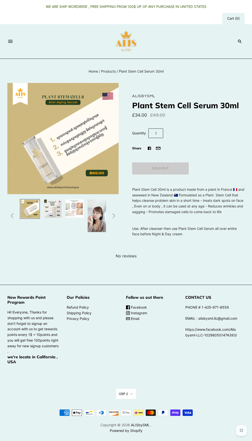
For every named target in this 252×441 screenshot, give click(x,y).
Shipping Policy (79, 313)
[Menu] (10, 41)
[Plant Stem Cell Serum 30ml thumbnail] (30, 209)
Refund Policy (78, 307)
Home (93, 71)
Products (108, 71)
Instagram (138, 313)
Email (134, 318)
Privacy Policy (78, 318)
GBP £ (123, 394)
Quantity (139, 133)
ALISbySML (143, 96)
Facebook (138, 307)
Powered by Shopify (126, 430)
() (233, 18)
